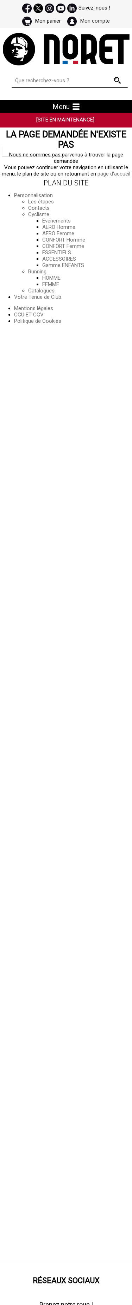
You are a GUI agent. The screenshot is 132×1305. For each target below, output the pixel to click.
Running (37, 271)
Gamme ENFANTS (63, 265)
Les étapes (41, 201)
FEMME (50, 284)
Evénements (56, 221)
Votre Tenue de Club (37, 297)
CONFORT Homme (63, 240)
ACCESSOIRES (59, 259)
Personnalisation (33, 195)
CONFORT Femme (63, 246)
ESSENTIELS (56, 252)
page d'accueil (114, 174)
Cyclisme (38, 214)
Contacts (39, 208)
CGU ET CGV (29, 315)
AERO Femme (58, 233)
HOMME (51, 278)
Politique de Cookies (37, 321)
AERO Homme (58, 227)
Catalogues (41, 290)
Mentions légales (33, 308)
